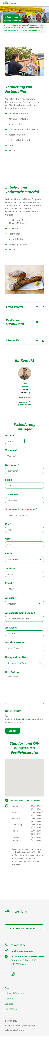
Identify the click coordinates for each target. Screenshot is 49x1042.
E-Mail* (9, 583)
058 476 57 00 (18, 945)
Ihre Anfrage (12, 672)
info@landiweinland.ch (22, 950)
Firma (8, 479)
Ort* (7, 538)
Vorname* (11, 450)
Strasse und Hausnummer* (21, 509)
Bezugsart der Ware (16, 657)
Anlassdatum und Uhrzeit (20, 612)
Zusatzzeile (12, 494)
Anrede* (10, 435)
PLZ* (8, 523)
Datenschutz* (13, 710)
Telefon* (10, 568)
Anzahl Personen (15, 642)
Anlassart (10, 597)
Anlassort (11, 627)
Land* (8, 553)
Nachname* (12, 465)
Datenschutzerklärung (26, 719)
